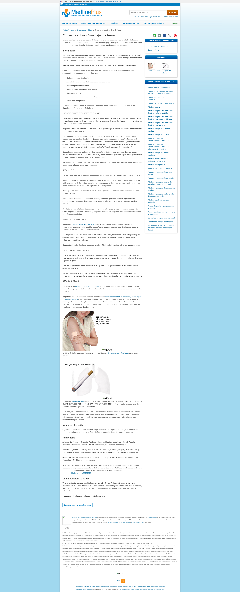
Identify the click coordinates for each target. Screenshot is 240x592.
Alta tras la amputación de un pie (161, 178)
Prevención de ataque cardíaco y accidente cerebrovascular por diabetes (161, 227)
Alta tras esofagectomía (157, 165)
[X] (170, 36)
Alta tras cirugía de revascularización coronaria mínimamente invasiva (159, 146)
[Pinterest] (175, 36)
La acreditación (152, 517)
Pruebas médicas (131, 23)
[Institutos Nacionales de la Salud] (62, 4)
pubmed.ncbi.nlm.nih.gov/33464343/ (76, 473)
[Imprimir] (159, 36)
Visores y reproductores (139, 586)
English (175, 23)
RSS (118, 581)
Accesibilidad (113, 586)
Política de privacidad (102, 586)
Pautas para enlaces (124, 586)
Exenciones (79, 586)
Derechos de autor (89, 586)
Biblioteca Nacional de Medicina (75, 4)
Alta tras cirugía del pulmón (158, 135)
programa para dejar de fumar (87, 286)
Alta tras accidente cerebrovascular (162, 103)
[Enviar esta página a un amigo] (154, 36)
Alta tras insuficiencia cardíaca (160, 168)
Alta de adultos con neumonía (159, 87)
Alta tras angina (154, 107)
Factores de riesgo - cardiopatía (160, 222)
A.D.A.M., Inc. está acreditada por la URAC (84, 517)
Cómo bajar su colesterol (158, 46)
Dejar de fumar (154, 50)
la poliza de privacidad (137, 522)
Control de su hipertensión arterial (161, 218)
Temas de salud (69, 23)
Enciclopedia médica (154, 23)
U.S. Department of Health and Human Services (133, 589)
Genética (114, 23)
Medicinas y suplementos (93, 23)
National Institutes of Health (156, 589)
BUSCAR (172, 12)
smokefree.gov (78, 401)
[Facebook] (164, 36)
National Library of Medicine (83, 589)
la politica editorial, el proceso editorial (119, 522)
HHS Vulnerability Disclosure (156, 586)
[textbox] (149, 12)
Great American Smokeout (118, 353)
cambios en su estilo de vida (83, 224)
